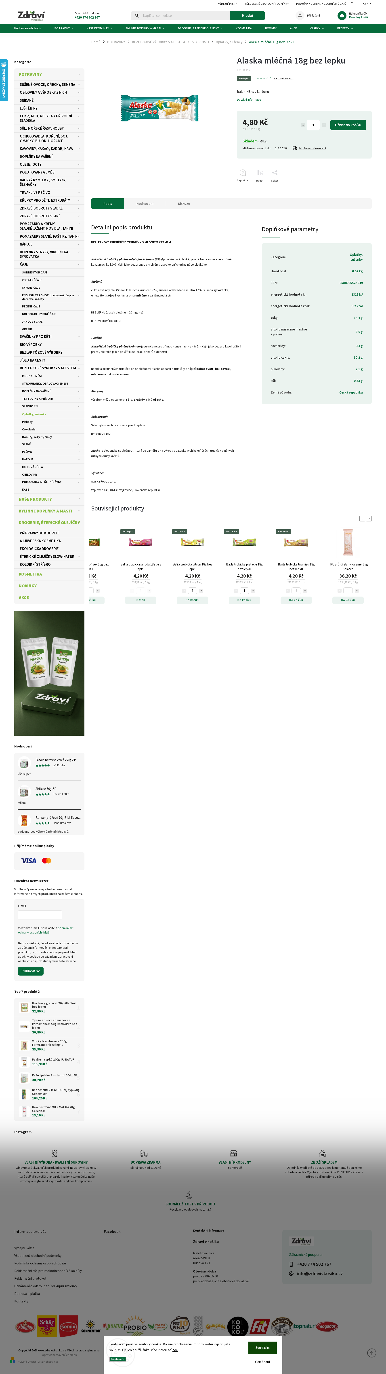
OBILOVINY (29, 474)
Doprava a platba (27, 1293)
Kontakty (21, 1301)
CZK (365, 4)
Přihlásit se (30, 971)
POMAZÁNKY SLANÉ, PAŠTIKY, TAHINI (49, 236)
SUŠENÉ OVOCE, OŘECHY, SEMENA (47, 84)
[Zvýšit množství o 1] (324, 125)
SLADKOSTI (30, 406)
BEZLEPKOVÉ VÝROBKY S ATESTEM (48, 368)
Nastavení (117, 1359)
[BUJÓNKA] (180, 1326)
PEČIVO (27, 452)
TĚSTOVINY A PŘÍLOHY (37, 399)
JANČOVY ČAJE (32, 322)
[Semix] (68, 1327)
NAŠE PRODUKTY (35, 499)
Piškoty (27, 422)
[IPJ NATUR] (113, 1327)
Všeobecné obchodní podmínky (267, 4)
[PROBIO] (135, 1327)
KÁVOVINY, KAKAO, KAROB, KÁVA (46, 149)
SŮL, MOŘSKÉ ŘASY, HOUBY (42, 128)
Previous (363, 518)
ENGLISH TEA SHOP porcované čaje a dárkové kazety (48, 297)
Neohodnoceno (283, 78)
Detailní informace (249, 99)
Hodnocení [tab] (144, 203)
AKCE (24, 598)
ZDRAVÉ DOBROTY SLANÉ (40, 216)
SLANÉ (26, 444)
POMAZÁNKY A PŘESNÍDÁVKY (41, 482)
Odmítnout (262, 1362)
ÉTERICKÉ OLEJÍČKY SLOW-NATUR (47, 556)
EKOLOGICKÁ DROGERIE (39, 549)
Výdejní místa (227, 4)
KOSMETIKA (30, 574)
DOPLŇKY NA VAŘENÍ (36, 156)
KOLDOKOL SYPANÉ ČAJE (39, 314)
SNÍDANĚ (27, 100)
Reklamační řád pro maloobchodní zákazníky (48, 1270)
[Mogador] (327, 1327)
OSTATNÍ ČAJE (32, 280)
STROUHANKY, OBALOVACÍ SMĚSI (45, 383)
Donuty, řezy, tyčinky (37, 437)
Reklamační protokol (30, 1278)
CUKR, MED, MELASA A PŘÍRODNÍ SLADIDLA (46, 118)
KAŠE (25, 489)
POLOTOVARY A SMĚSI (37, 172)
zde (175, 1350)
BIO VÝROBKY (31, 344)
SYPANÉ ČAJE (31, 288)
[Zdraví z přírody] (158, 1327)
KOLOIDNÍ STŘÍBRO (35, 564)
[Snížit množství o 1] (303, 125)
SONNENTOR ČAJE (34, 272)
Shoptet (31, 1362)
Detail (140, 600)
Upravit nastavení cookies (59, 1355)
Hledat (247, 15)
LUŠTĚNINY (28, 108)
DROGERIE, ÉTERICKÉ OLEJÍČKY (49, 523)
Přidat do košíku (348, 125)
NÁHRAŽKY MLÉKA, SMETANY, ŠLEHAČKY (43, 182)
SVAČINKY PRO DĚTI (36, 336)
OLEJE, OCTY (30, 164)
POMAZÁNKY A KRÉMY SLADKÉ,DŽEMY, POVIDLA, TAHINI (46, 226)
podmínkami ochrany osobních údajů (46, 930)
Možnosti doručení (312, 148)
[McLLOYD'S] (198, 1327)
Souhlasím (263, 1347)
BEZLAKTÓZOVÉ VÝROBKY (41, 352)
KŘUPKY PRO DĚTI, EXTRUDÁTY (45, 200)
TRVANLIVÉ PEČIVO (35, 192)
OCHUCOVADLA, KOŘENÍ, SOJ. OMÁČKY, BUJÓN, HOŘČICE (44, 139)
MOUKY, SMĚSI (32, 376)
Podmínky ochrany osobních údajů (321, 4)
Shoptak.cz (52, 1362)
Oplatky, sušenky (34, 414)
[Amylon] (25, 1327)
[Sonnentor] (91, 1327)
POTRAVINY (30, 74)
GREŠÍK (27, 329)
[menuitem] (31, 28)
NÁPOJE (26, 244)
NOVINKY (28, 586)
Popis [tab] (107, 203)
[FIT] (260, 1327)
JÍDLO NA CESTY (32, 360)
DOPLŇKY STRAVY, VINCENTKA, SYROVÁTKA (45, 254)
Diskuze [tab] (184, 203)
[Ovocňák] (216, 1327)
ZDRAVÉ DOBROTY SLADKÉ (41, 208)
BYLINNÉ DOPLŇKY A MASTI (45, 511)
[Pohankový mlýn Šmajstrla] (282, 1327)
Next (370, 518)
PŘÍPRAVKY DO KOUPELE (40, 533)
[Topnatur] (305, 1327)
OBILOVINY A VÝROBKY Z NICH (43, 92)
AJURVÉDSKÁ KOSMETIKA (40, 541)
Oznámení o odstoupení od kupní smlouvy (45, 1286)
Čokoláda (29, 429)
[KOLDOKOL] (238, 1327)
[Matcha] (49, 673)
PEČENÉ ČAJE (31, 306)
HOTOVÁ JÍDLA (32, 467)
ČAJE (24, 264)
